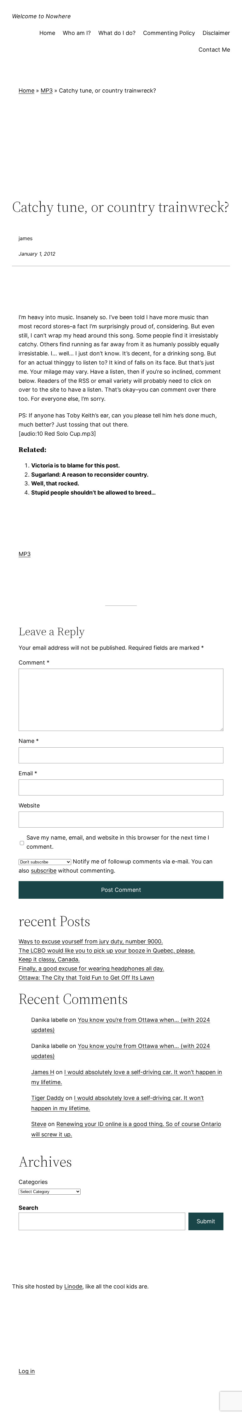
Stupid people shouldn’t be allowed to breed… (93, 493)
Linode (73, 1286)
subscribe (43, 870)
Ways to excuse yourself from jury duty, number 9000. (91, 941)
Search (28, 1207)
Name (29, 741)
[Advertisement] (121, 147)
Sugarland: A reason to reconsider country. (89, 474)
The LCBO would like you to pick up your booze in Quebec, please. (107, 950)
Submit (206, 1221)
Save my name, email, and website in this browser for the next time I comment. (117, 842)
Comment (34, 662)
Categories (33, 1182)
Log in (27, 1371)
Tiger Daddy (47, 1098)
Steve (38, 1124)
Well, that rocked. (55, 483)
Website (29, 805)
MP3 (47, 90)
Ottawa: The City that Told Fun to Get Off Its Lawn (86, 977)
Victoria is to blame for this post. (75, 465)
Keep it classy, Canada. (49, 959)
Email (28, 773)
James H (42, 1072)
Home (26, 90)
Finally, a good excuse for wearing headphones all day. (91, 968)
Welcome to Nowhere (41, 16)
